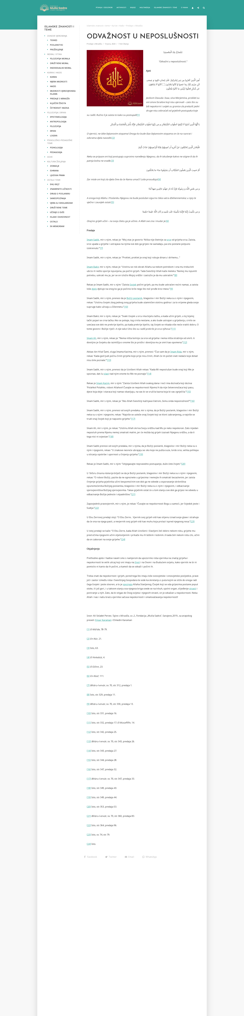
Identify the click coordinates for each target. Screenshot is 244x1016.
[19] (141, 454)
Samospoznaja (58, 198)
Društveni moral (59, 63)
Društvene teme (58, 207)
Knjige (133, 7)
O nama (184, 7)
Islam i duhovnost (60, 217)
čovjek (133, 284)
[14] (149, 373)
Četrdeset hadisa (59, 108)
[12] (185, 342)
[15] (189, 391)
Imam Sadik (93, 239)
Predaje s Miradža (60, 98)
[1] (138, 115)
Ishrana (54, 170)
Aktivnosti (121, 7)
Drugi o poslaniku (60, 193)
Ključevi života (58, 103)
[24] (123, 539)
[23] (192, 521)
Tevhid (53, 40)
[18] (111, 436)
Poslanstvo (56, 45)
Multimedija (145, 7)
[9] (171, 288)
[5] (112, 202)
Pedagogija (56, 152)
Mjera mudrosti (58, 81)
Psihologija (56, 147)
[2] (113, 137)
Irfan (53, 131)
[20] (183, 463)
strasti (192, 588)
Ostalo (54, 221)
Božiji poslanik (134, 298)
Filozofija (55, 126)
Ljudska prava (57, 175)
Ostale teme (53, 180)
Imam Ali (91, 338)
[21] (133, 494)
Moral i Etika (54, 54)
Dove (50, 157)
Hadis (53, 86)
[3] (112, 160)
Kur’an (53, 77)
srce (169, 239)
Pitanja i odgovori (104, 7)
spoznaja (127, 584)
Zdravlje (54, 166)
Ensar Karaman (103, 620)
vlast (106, 373)
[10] (126, 306)
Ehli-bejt (55, 184)
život (137, 562)
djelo (94, 288)
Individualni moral (60, 68)
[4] (159, 179)
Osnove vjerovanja (57, 35)
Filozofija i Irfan (56, 112)
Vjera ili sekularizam (61, 203)
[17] (133, 418)
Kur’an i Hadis (54, 72)
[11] (173, 328)
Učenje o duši (57, 212)
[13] (109, 360)
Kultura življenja (56, 161)
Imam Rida (176, 351)
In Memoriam (57, 226)
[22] (97, 507)
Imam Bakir (93, 266)
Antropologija (58, 121)
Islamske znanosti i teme (165, 7)
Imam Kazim (102, 383)
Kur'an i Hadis (118, 25)
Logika (53, 135)
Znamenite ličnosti (61, 189)
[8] (175, 275)
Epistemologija (58, 117)
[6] (167, 221)
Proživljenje (56, 49)
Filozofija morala (60, 58)
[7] (101, 248)
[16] (192, 401)
